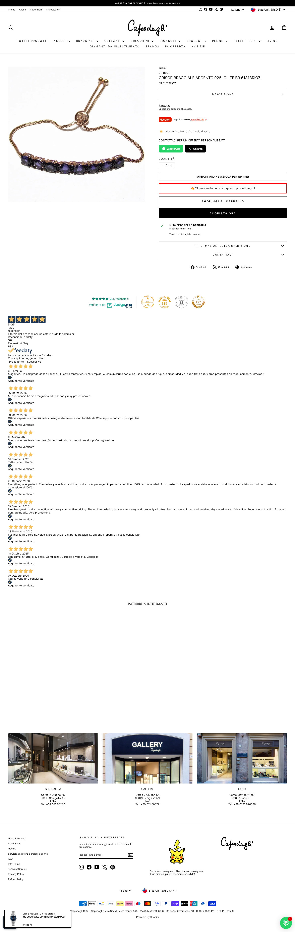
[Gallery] (148, 758)
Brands (152, 46)
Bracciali (85, 40)
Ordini (22, 9)
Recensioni (36, 9)
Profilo (11, 9)
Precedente (16, 361)
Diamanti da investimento (114, 46)
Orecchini (140, 40)
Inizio (162, 67)
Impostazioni (53, 9)
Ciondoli (168, 40)
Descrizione (222, 94)
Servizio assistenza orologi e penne (28, 853)
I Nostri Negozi (16, 838)
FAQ (10, 858)
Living (272, 40)
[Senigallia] (53, 758)
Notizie (198, 46)
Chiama (197, 148)
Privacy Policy (16, 874)
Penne (218, 40)
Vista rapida (41, 677)
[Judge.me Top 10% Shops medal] (198, 302)
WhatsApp (173, 148)
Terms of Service (17, 869)
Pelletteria (245, 40)
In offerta (175, 46)
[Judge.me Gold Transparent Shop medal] (147, 302)
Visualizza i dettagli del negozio (184, 234)
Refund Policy (16, 879)
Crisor (165, 72)
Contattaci (223, 254)
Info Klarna (14, 864)
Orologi (194, 40)
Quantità (167, 159)
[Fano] (242, 758)
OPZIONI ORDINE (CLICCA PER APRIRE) (223, 176)
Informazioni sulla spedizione (222, 245)
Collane (113, 40)
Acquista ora (223, 213)
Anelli (60, 40)
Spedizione (164, 108)
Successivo (34, 361)
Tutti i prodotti (32, 40)
